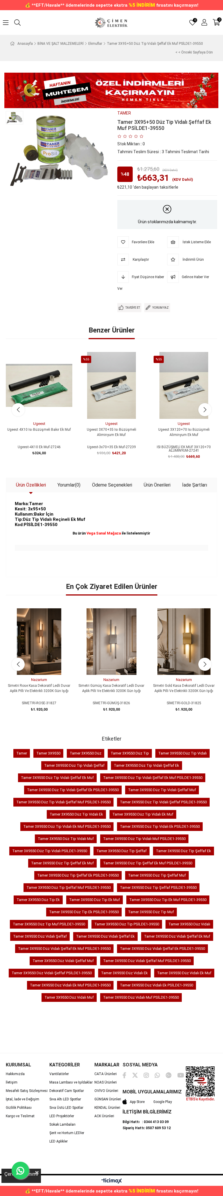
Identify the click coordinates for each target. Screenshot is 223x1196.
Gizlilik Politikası (19, 1108)
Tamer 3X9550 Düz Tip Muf (151, 912)
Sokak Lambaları (62, 1124)
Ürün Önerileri (157, 485)
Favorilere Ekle (33, 408)
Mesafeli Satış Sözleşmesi (27, 1091)
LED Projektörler (61, 1116)
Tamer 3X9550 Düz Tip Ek (38, 900)
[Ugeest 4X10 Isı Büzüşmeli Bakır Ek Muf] (39, 385)
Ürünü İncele (46, 408)
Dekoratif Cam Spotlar (66, 1091)
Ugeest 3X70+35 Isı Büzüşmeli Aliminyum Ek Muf (111, 432)
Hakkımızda (15, 1074)
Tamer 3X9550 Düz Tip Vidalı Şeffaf (74, 765)
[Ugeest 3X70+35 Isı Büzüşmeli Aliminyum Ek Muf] (111, 385)
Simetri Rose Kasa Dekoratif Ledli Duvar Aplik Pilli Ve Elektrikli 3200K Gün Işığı (39, 688)
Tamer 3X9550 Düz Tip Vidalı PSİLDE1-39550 (49, 851)
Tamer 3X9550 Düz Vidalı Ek (124, 973)
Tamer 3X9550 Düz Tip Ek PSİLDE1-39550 (84, 912)
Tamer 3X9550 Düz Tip (130, 753)
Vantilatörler (59, 1074)
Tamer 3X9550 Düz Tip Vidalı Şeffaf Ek (146, 765)
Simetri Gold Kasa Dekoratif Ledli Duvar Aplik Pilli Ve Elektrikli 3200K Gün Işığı (184, 688)
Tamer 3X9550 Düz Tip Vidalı (182, 753)
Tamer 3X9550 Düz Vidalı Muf (69, 997)
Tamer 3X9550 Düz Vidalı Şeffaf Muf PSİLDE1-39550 (147, 961)
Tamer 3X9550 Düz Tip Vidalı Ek (76, 814)
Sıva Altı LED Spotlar (65, 1099)
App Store (137, 1102)
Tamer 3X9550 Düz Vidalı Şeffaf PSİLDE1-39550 (52, 973)
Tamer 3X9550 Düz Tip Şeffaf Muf (157, 875)
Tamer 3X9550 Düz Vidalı (189, 924)
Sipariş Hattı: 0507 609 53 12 (147, 1128)
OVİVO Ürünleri (106, 1091)
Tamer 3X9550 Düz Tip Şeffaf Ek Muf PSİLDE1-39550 (147, 863)
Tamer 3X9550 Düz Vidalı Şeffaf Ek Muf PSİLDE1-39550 (64, 948)
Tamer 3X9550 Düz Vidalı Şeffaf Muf (63, 961)
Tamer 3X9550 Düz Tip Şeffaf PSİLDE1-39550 (158, 887)
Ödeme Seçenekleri (112, 485)
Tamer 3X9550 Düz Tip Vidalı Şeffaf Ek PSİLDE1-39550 (73, 790)
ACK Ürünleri (104, 1116)
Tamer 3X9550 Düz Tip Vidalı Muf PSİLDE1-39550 (144, 838)
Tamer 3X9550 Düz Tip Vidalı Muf (66, 838)
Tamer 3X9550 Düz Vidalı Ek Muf (184, 973)
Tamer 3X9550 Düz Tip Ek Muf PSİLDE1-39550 (167, 900)
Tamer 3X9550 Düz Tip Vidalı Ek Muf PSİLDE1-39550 (67, 826)
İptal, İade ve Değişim (22, 1099)
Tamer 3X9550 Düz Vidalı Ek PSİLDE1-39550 (156, 985)
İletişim (11, 1082)
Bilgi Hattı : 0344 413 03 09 (146, 1122)
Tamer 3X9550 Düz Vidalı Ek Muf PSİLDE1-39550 (70, 985)
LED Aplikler (58, 1141)
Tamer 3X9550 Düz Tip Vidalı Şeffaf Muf (162, 790)
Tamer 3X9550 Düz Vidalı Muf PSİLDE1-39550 (141, 997)
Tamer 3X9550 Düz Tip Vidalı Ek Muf (142, 814)
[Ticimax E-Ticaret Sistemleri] (111, 1181)
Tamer (21, 753)
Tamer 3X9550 (48, 753)
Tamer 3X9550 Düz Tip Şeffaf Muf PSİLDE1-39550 (68, 887)
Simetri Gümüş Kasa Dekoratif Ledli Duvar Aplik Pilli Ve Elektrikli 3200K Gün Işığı (111, 688)
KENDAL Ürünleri (107, 1108)
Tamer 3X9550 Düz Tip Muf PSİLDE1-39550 (49, 924)
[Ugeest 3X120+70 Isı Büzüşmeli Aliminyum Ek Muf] (184, 385)
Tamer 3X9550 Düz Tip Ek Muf (94, 900)
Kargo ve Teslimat (20, 1116)
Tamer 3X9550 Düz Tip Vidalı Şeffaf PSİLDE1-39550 (163, 802)
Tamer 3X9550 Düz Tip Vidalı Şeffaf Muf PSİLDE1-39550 (63, 802)
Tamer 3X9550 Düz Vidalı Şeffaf (40, 936)
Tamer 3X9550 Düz (85, 753)
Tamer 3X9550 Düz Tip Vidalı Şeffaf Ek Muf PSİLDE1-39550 (152, 777)
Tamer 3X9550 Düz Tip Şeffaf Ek (183, 851)
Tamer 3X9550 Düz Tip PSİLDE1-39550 (126, 924)
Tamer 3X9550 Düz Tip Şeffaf (121, 851)
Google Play (162, 1102)
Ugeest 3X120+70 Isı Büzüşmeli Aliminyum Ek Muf (184, 432)
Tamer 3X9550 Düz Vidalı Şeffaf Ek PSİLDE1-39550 (162, 948)
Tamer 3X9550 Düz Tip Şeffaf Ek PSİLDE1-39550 (78, 875)
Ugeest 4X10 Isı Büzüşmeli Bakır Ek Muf (39, 430)
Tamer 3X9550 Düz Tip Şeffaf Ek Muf (62, 863)
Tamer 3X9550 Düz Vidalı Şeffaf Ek (105, 936)
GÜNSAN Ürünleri (107, 1099)
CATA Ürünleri (105, 1074)
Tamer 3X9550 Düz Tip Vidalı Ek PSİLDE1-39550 (160, 826)
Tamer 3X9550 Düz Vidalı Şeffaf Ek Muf (177, 936)
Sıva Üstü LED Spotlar (66, 1108)
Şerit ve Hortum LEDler (66, 1133)
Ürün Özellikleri (31, 485)
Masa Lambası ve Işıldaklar (71, 1082)
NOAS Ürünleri (105, 1082)
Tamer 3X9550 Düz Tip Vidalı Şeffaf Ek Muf (57, 777)
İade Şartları (194, 485)
